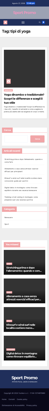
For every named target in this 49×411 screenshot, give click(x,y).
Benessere (8, 90)
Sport (7, 224)
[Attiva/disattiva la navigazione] (23, 22)
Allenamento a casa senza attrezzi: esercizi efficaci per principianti (22, 299)
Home (4, 399)
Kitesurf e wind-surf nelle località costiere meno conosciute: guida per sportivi (23, 328)
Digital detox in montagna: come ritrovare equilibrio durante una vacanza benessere (21, 358)
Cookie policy (22, 399)
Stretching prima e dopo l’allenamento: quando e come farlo (23, 270)
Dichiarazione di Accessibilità (13, 405)
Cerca (7, 130)
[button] (39, 22)
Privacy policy (31, 405)
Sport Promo (24, 12)
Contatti (12, 399)
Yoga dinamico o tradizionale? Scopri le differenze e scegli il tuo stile (24, 98)
